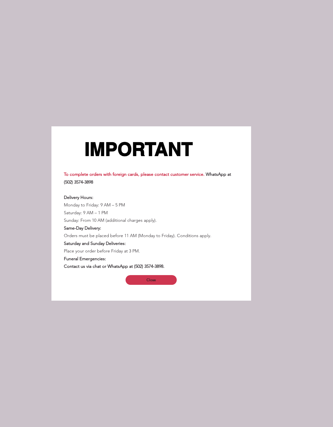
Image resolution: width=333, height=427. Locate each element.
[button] (151, 280)
